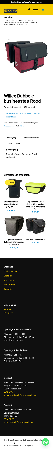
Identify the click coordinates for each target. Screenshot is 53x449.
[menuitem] (27, 9)
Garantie (8, 289)
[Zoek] (27, 9)
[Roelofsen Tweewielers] (11, 10)
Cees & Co (38, 440)
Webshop (8, 17)
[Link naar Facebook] (10, 443)
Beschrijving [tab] (11, 138)
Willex (22, 126)
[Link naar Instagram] (14, 443)
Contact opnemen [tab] (13, 143)
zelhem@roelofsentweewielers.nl (19, 422)
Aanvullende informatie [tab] (30, 138)
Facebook (8, 309)
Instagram (8, 312)
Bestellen (8, 275)
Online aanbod (11, 271)
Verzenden (9, 280)
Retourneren (9, 284)
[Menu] (34, 9)
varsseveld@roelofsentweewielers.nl (20, 395)
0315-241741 (9, 392)
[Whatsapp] (45, 442)
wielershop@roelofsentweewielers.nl (29, 2)
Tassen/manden (9, 126)
